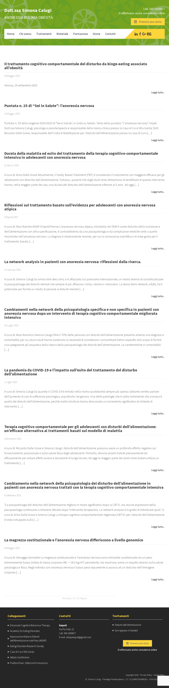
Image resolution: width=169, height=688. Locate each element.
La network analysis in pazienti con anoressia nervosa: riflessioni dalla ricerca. (72, 262)
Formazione (80, 34)
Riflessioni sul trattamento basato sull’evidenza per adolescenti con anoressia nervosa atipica (79, 207)
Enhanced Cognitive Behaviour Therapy (30, 625)
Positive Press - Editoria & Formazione (29, 663)
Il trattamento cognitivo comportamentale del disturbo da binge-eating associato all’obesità (75, 66)
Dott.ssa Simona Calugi (27, 10)
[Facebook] (140, 34)
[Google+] (144, 34)
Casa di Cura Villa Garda (22, 651)
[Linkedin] (136, 34)
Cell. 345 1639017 (154, 9)
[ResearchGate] (149, 34)
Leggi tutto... (158, 92)
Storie (96, 34)
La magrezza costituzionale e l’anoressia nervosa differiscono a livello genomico (73, 540)
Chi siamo (25, 34)
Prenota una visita (149, 22)
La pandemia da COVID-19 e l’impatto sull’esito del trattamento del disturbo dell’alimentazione (70, 372)
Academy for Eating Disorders (25, 631)
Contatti (110, 34)
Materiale (62, 34)
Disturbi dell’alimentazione (128, 624)
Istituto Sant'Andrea (19, 657)
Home (10, 34)
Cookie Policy (159, 675)
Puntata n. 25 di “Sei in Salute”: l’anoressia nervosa (49, 106)
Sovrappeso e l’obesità (126, 630)
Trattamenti (43, 34)
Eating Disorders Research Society (27, 646)
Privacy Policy (146, 675)
